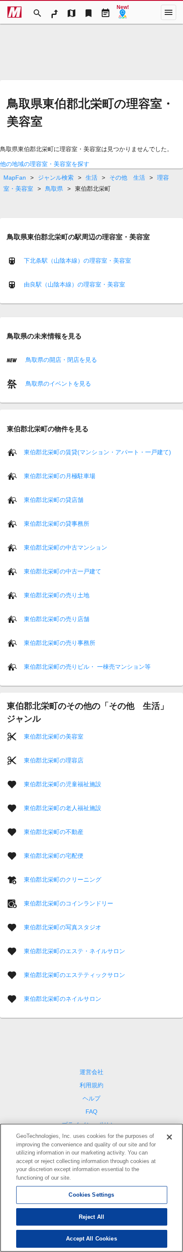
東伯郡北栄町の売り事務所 (59, 642)
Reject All (91, 1217)
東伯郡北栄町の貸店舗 (53, 499)
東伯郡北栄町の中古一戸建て (62, 571)
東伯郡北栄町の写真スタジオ (62, 927)
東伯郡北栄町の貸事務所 (56, 523)
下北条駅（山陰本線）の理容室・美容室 (77, 260)
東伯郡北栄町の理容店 (53, 760)
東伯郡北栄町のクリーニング (62, 879)
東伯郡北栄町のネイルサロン (62, 998)
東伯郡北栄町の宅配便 (53, 855)
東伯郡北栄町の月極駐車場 (59, 476)
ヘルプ (91, 1098)
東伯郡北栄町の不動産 (53, 831)
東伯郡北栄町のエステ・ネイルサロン (74, 951)
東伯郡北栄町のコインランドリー (68, 903)
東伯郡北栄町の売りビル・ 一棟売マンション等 (87, 666)
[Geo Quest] (122, 12)
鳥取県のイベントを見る (57, 383)
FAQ (91, 1111)
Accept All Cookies (91, 1238)
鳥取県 (54, 188)
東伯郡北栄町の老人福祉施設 (62, 808)
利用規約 (91, 1085)
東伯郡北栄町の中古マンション (65, 547)
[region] (91, 1187)
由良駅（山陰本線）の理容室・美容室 (74, 284)
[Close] (169, 1137)
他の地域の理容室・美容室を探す (44, 163)
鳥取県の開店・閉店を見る (60, 359)
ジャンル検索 (56, 177)
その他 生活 (127, 177)
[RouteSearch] (54, 12)
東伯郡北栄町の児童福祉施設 (62, 784)
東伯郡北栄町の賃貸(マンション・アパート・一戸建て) (97, 452)
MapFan (14, 177)
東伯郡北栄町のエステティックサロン (74, 974)
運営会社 (91, 1072)
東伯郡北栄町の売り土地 (56, 595)
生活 (91, 177)
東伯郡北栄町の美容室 (53, 736)
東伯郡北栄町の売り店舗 (56, 619)
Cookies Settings (91, 1195)
